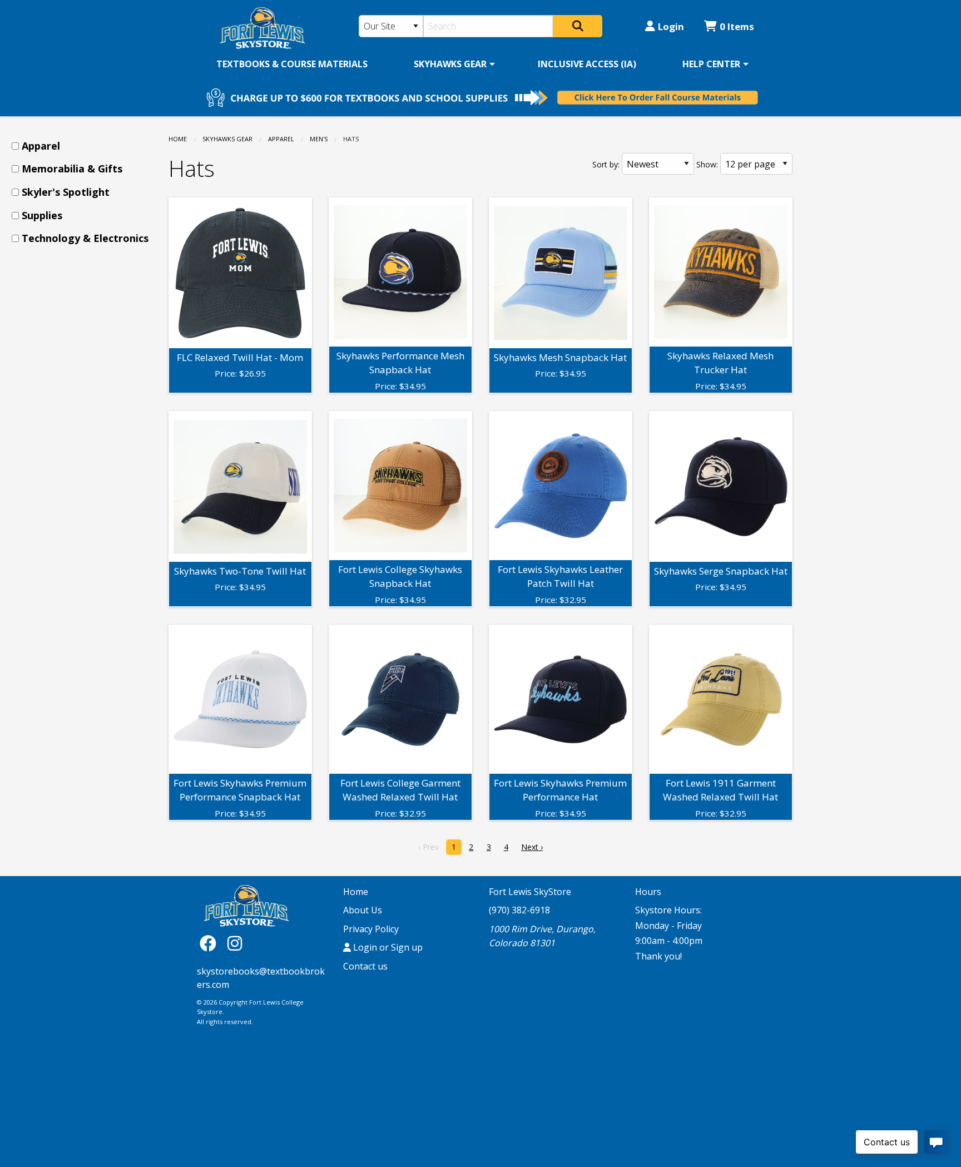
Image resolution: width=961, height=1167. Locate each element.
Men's (319, 139)
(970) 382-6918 (519, 910)
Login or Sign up (387, 947)
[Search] (577, 26)
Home (178, 139)
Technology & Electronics (85, 238)
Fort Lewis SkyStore (530, 892)
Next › (532, 847)
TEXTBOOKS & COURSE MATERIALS (292, 64)
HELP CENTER (711, 64)
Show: (707, 164)
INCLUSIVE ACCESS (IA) (587, 64)
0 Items (737, 26)
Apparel (281, 139)
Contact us (365, 966)
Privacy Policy (371, 929)
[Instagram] (234, 943)
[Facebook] (211, 943)
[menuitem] (292, 64)
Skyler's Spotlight (66, 192)
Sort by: (606, 164)
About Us (362, 910)
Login (671, 26)
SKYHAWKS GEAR (450, 64)
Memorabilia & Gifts (72, 168)
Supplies (42, 215)
